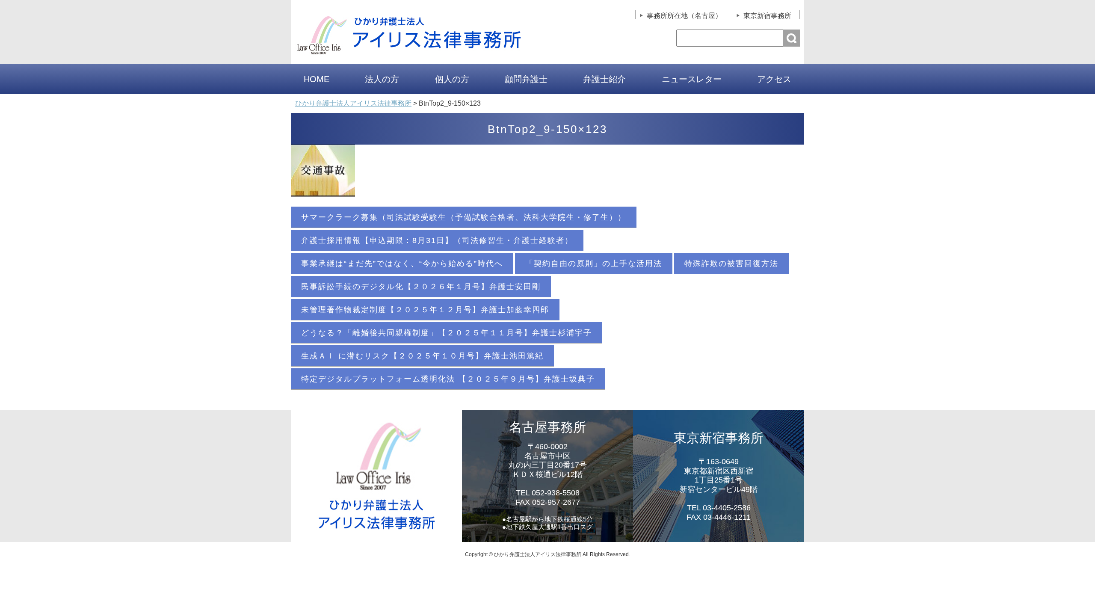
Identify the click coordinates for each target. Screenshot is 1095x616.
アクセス (774, 79)
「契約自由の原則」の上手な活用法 (593, 263)
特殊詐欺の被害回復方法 (731, 263)
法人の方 (382, 79)
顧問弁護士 (526, 79)
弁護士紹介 (604, 79)
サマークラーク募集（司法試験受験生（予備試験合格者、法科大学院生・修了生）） (463, 217)
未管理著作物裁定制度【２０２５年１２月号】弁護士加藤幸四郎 (425, 309)
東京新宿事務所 (767, 15)
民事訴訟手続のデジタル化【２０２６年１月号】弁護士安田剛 (421, 286)
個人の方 (452, 79)
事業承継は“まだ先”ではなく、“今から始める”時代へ (402, 263)
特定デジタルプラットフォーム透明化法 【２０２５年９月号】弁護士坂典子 (448, 379)
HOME (316, 79)
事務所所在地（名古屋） (684, 15)
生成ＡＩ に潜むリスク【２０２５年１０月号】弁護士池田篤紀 (422, 356)
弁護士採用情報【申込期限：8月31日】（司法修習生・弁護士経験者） (437, 240)
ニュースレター (692, 79)
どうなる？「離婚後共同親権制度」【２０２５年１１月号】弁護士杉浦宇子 (446, 333)
